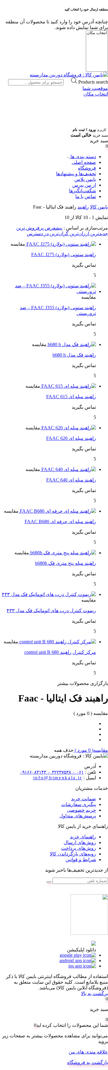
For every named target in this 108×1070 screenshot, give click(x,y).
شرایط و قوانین (80, 859)
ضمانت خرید (83, 798)
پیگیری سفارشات (78, 804)
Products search (93, 81)
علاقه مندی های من (88, 1051)
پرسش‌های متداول (77, 815)
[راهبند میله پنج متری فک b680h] (62, 552)
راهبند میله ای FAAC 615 (71, 396)
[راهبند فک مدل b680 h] (71, 344)
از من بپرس (84, 185)
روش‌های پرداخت (78, 848)
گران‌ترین (58, 233)
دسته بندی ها (82, 156)
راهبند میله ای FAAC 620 (71, 438)
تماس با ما (85, 196)
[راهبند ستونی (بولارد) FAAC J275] (60, 244)
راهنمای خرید (83, 836)
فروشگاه (87, 167)
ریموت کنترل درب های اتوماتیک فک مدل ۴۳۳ (51, 610)
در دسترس (38, 233)
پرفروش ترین (30, 227)
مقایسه (17, 244)
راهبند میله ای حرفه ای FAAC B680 (60, 521)
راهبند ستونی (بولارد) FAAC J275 (63, 254)
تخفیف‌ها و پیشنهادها (76, 173)
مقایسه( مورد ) (91, 750)
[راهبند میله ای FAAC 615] (68, 386)
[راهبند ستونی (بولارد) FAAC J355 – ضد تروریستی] (48, 291)
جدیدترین (98, 233)
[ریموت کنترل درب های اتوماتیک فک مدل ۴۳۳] (49, 594)
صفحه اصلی (84, 162)
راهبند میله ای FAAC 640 (71, 479)
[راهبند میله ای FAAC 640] (68, 469)
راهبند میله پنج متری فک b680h (65, 563)
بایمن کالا (99, 206)
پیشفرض (53, 227)
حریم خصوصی (81, 810)
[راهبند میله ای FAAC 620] (68, 427)
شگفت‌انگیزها (82, 190)
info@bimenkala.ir (57, 777)
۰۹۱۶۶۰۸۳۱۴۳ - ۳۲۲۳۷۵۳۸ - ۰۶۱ (52, 772)
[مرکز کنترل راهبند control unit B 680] (57, 641)
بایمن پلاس (85, 179)
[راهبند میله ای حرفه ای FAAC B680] (57, 511)
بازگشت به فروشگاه (87, 1062)
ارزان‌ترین (78, 233)
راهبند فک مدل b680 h (74, 354)
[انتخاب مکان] (97, 33)
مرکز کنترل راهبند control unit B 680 (60, 652)
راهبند (83, 206)
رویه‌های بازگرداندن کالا (73, 853)
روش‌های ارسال (80, 842)
